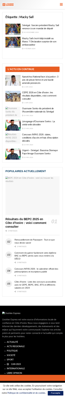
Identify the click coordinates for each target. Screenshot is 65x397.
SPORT (10, 360)
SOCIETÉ (11, 355)
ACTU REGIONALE (16, 346)
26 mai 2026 (28, 115)
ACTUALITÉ (12, 342)
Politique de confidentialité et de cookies (26, 393)
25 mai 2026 (28, 128)
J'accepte (55, 393)
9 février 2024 (29, 48)
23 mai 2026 (28, 145)
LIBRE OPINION (14, 373)
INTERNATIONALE (16, 369)
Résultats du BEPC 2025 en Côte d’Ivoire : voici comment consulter (25, 222)
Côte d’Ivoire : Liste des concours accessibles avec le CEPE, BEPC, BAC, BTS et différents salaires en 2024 (35, 285)
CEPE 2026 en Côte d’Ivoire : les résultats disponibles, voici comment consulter (39, 95)
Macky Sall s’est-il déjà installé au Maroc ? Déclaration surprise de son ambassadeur (39, 41)
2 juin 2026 (28, 87)
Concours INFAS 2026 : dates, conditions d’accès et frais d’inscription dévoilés (40, 137)
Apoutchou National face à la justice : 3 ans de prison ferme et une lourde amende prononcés (40, 79)
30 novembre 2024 (31, 32)
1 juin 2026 (28, 103)
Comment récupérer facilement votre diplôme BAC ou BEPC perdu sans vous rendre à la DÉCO (35, 256)
